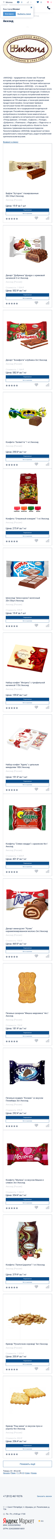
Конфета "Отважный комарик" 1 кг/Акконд (27, 518)
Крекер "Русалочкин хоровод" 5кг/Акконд (27, 1344)
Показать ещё (27, 1464)
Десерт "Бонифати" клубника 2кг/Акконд (26, 360)
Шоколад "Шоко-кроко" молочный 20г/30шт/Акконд (23, 599)
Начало (6, 1473)
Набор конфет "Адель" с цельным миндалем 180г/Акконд (22, 766)
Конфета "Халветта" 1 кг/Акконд (22, 442)
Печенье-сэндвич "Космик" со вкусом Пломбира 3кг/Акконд (24, 1099)
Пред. (13, 1473)
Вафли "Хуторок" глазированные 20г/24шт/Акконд (22, 194)
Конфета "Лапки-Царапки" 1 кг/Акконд (25, 1264)
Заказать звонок (44, 1496)
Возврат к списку (10, 142)
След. (27, 1473)
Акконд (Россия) (14, 200)
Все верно (9, 14)
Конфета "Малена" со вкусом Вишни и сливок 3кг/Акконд (25, 1181)
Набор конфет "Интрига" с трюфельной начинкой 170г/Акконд (25, 684)
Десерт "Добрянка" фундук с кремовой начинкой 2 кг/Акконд (25, 276)
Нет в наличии (27, 213)
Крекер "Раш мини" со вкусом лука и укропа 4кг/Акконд (24, 1427)
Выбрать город (24, 14)
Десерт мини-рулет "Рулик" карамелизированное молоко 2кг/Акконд (27, 929)
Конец (34, 1473)
